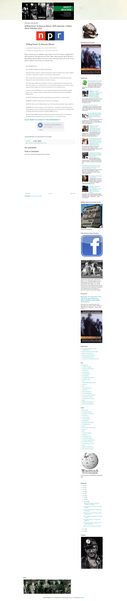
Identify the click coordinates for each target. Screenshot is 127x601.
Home (50, 193)
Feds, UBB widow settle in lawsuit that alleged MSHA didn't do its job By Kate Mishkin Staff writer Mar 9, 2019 (95, 116)
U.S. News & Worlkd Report (88, 395)
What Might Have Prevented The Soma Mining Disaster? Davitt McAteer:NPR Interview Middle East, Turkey (91, 167)
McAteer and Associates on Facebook (92, 526)
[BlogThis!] (36, 141)
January (86, 501)
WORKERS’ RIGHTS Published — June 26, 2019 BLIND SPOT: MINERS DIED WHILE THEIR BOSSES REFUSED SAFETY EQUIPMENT (95, 94)
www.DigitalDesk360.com (88, 357)
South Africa (85, 389)
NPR (45, 143)
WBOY (83, 400)
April (85, 499)
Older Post (72, 193)
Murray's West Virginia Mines (89, 382)
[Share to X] (37, 141)
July (85, 497)
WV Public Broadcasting (87, 403)
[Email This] (34, 141)
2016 (83, 495)
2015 (83, 529)
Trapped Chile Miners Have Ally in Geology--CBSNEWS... (91, 504)
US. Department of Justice (88, 398)
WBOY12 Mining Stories (87, 353)
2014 (83, 531)
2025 (83, 487)
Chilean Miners (85, 372)
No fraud (84, 384)
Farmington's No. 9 (86, 379)
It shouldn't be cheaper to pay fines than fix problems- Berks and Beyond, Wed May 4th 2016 (95, 154)
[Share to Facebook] (39, 141)
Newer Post (27, 193)
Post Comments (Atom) (36, 196)
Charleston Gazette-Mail (87, 368)
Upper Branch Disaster (87, 396)
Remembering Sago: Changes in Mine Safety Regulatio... (92, 523)
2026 (83, 485)
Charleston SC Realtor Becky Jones (90, 358)
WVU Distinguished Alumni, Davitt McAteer (95, 176)
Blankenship (85, 365)
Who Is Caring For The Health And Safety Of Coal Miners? (95, 81)
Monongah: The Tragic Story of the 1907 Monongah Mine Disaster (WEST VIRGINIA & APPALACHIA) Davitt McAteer (95, 189)
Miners (42, 143)
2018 (83, 491)
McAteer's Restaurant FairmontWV (90, 351)
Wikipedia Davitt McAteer (88, 402)
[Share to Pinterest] (40, 141)
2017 (83, 493)
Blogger (82, 597)
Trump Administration (87, 393)
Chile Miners (31, 143)
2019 (83, 489)
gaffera (72, 597)
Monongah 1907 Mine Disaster (90, 105)
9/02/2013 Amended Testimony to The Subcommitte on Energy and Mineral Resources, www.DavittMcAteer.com (94, 128)
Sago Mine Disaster (86, 388)
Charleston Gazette (86, 367)
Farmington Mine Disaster (88, 377)
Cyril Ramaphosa (86, 374)
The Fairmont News (86, 391)
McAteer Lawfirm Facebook (88, 355)
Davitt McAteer (37, 143)
